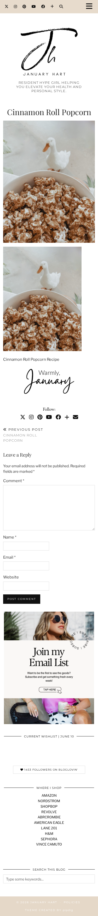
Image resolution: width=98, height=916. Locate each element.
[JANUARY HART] (49, 42)
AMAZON (49, 795)
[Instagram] (15, 6)
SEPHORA (49, 839)
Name (9, 537)
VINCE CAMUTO (49, 844)
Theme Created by (49, 910)
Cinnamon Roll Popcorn (23, 434)
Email (9, 557)
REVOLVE (49, 812)
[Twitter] (7, 6)
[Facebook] (43, 6)
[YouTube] (34, 6)
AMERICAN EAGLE (49, 822)
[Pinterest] (24, 6)
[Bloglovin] (52, 6)
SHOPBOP (49, 806)
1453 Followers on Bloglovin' (50, 769)
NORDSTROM (49, 801)
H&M (49, 833)
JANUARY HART (43, 902)
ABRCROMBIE (49, 817)
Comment (13, 480)
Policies (72, 902)
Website (11, 577)
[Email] (75, 417)
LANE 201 (49, 828)
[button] (91, 7)
